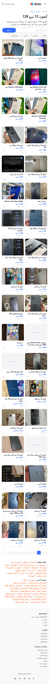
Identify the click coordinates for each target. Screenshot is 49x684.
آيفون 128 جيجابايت (39, 594)
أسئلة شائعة (43, 666)
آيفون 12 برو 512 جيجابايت (37, 583)
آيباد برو (22, 573)
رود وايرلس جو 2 (40, 596)
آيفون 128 (14, 591)
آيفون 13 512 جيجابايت (20, 599)
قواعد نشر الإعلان (42, 650)
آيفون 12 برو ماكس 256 (38, 588)
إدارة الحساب (43, 655)
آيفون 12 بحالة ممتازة (27, 591)
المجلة (45, 625)
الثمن (25, 35)
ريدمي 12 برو (41, 565)
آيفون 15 (43, 567)
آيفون (7, 565)
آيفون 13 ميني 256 (21, 602)
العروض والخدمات (42, 658)
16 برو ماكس (41, 576)
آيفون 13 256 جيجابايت (38, 599)
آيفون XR (35, 567)
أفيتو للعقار (44, 636)
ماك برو (30, 573)
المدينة (35, 35)
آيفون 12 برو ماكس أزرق (18, 588)
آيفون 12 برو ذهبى (19, 583)
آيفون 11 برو (15, 562)
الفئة (44, 35)
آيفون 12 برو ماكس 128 (13, 585)
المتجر (45, 622)
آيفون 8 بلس (42, 570)
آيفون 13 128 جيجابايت (24, 596)
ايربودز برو (31, 570)
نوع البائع (15, 35)
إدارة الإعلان (43, 653)
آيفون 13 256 (9, 596)
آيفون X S (9, 567)
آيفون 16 (14, 565)
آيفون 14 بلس (12, 573)
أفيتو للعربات (43, 633)
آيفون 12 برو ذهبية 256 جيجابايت (35, 585)
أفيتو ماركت (43, 639)
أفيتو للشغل (43, 642)
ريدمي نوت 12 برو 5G (26, 565)
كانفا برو (18, 567)
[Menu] (45, 4)
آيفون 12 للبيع (41, 591)
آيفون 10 (32, 576)
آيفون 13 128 (10, 594)
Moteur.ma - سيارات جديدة (39, 617)
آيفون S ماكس (20, 570)
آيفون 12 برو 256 (29, 580)
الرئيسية (44, 11)
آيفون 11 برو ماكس (29, 562)
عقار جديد (44, 620)
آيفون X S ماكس (40, 573)
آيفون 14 (26, 567)
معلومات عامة (43, 664)
